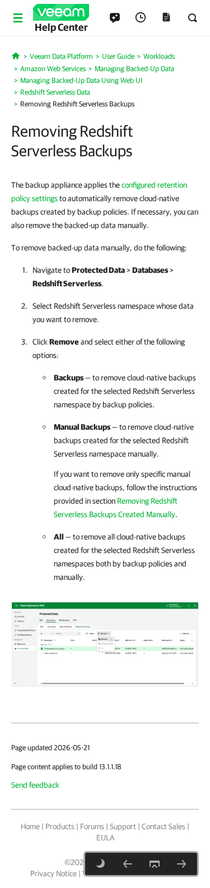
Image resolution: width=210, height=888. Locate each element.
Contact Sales (163, 826)
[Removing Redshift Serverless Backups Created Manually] (181, 864)
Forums (92, 826)
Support (123, 826)
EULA (105, 837)
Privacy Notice (53, 873)
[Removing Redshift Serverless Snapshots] (105, 643)
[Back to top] (154, 864)
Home (30, 826)
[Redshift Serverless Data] (127, 864)
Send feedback (35, 784)
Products (59, 826)
